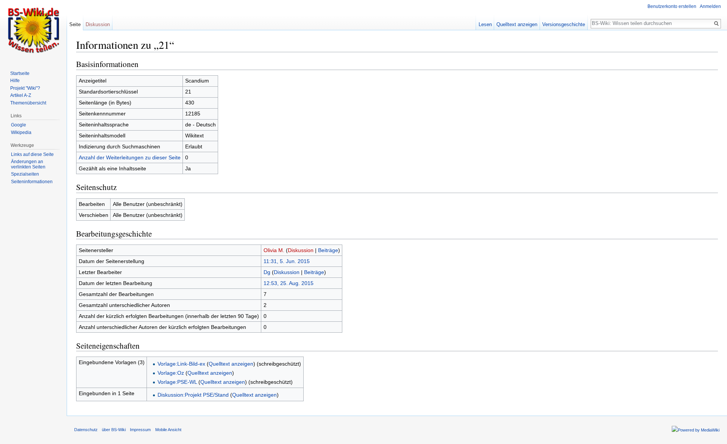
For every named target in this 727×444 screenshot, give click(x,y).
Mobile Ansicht (168, 429)
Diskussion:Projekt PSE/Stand (193, 395)
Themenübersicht (28, 103)
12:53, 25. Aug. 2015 (289, 283)
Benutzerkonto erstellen (671, 6)
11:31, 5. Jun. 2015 (287, 261)
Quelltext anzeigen (231, 364)
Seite (75, 24)
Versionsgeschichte (563, 24)
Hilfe (15, 80)
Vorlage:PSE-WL (177, 382)
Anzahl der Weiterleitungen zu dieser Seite (130, 157)
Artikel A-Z (20, 95)
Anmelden (710, 6)
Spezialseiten (25, 174)
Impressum (140, 429)
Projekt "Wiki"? (25, 88)
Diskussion (301, 250)
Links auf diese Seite (32, 154)
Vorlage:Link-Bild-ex (181, 364)
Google (18, 125)
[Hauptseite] (33, 30)
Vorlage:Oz (171, 373)
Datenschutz (86, 429)
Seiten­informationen (32, 181)
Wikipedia (21, 132)
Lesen (485, 24)
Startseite (20, 73)
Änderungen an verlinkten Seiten (28, 164)
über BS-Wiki (114, 429)
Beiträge (328, 250)
